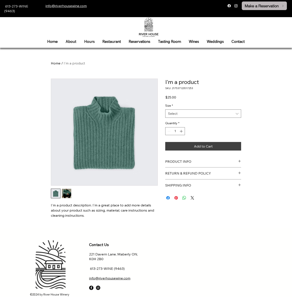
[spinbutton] (175, 131)
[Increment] (181, 131)
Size (169, 105)
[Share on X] (192, 197)
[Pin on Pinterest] (176, 197)
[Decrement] (168, 131)
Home (55, 63)
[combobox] (203, 113)
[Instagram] (236, 6)
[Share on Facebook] (168, 197)
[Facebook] (229, 6)
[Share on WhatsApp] (184, 197)
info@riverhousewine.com (66, 6)
